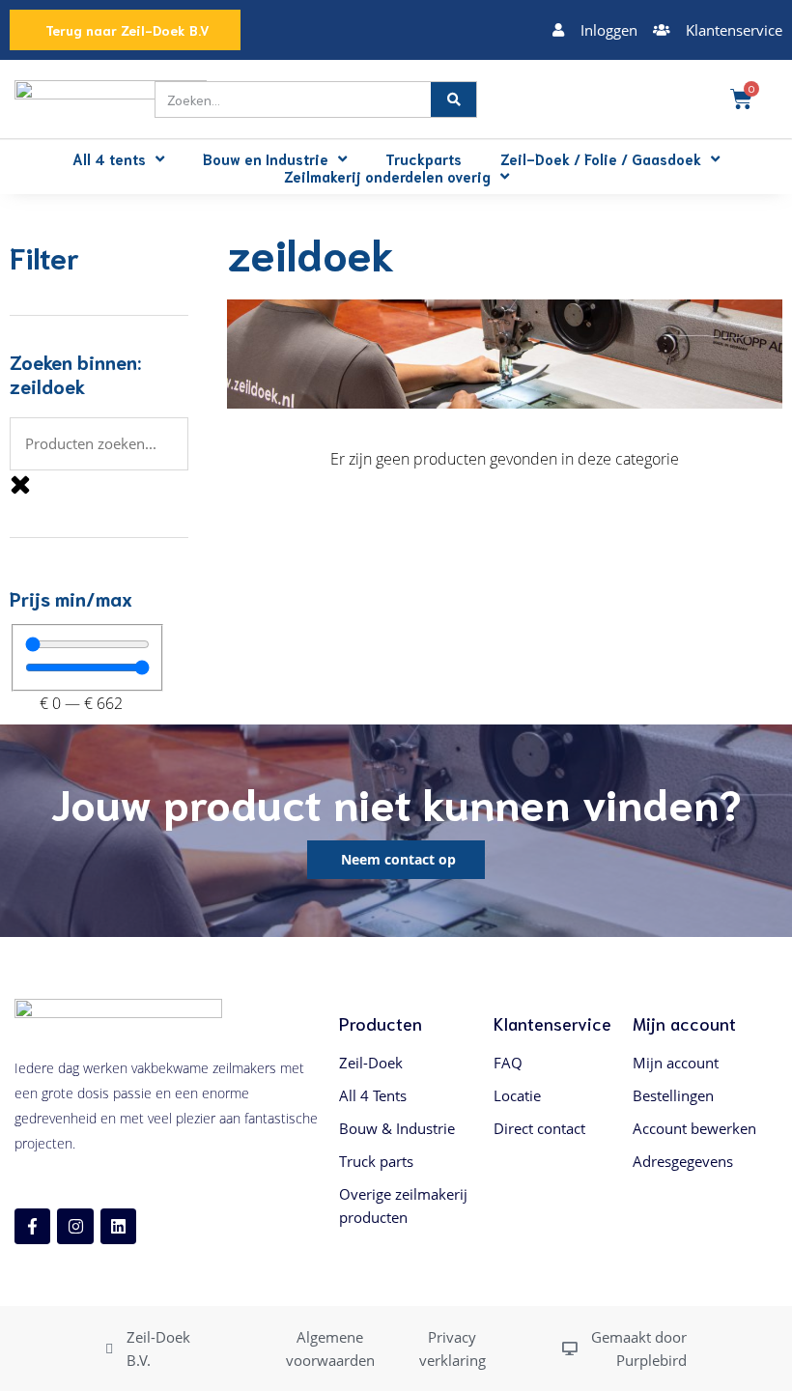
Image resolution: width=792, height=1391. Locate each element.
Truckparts (423, 158)
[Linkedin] (118, 1226)
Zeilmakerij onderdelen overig (387, 176)
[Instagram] (75, 1226)
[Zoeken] (453, 99)
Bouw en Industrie (265, 158)
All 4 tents (109, 158)
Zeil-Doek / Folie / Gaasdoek (600, 158)
